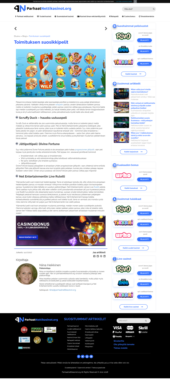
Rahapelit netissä (73, 340)
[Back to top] (163, 385)
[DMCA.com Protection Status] (24, 348)
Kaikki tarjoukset (131, 152)
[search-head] (154, 9)
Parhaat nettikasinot (25, 16)
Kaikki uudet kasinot (131, 248)
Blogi (24, 36)
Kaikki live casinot (131, 307)
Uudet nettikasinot (74, 329)
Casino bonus (129, 16)
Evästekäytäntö (70, 368)
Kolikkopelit (89, 344)
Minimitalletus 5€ (91, 326)
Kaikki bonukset (131, 188)
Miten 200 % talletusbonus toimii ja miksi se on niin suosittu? (142, 135)
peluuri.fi (107, 363)
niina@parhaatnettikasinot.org (62, 290)
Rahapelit (114, 16)
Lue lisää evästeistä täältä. (124, 1)
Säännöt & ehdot (84, 368)
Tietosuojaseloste (98, 368)
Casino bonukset (73, 343)
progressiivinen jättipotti (84, 150)
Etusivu (17, 36)
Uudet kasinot (45, 16)
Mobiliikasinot (72, 349)
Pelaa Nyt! (144, 40)
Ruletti (96, 187)
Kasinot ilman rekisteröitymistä (92, 16)
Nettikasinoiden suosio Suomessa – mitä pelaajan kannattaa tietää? (141, 120)
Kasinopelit (89, 335)
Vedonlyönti (89, 341)
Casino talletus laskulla (93, 329)
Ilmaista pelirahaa (91, 332)
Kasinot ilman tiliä (73, 337)
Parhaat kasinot (73, 326)
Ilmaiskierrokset (73, 346)
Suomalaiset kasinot (65, 16)
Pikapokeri (89, 346)
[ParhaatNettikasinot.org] (49, 8)
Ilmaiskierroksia (147, 16)
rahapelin (59, 105)
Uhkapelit (88, 338)
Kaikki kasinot (131, 74)
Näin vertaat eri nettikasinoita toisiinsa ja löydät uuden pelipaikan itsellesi (143, 105)
